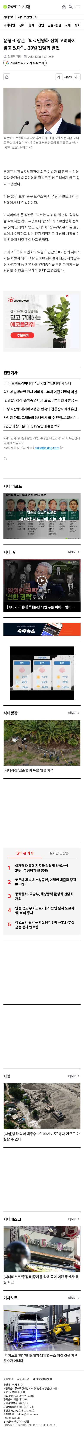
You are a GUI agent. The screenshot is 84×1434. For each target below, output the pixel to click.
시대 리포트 (12, 486)
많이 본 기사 (25, 853)
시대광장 (10, 713)
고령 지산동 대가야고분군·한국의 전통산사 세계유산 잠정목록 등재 (42, 408)
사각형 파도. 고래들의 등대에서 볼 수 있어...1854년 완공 (42, 417)
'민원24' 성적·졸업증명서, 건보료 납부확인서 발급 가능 (42, 400)
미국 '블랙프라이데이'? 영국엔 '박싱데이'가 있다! (38, 383)
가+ (77, 76)
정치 (22, 25)
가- (59, 76)
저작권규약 (23, 1379)
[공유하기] (64, 7)
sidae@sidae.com (47, 448)
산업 (41, 25)
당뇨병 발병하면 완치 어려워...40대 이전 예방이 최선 (40, 391)
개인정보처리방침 (42, 1379)
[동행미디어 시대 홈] (16, 7)
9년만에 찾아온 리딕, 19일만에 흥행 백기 (32, 426)
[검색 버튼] (70, 6)
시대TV (9, 552)
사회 (77, 25)
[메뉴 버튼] (78, 7)
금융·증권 (54, 25)
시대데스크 (12, 1219)
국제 (68, 25)
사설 (7, 1076)
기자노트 (10, 1297)
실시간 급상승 (59, 853)
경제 (31, 25)
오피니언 (9, 25)
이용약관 (8, 1379)
